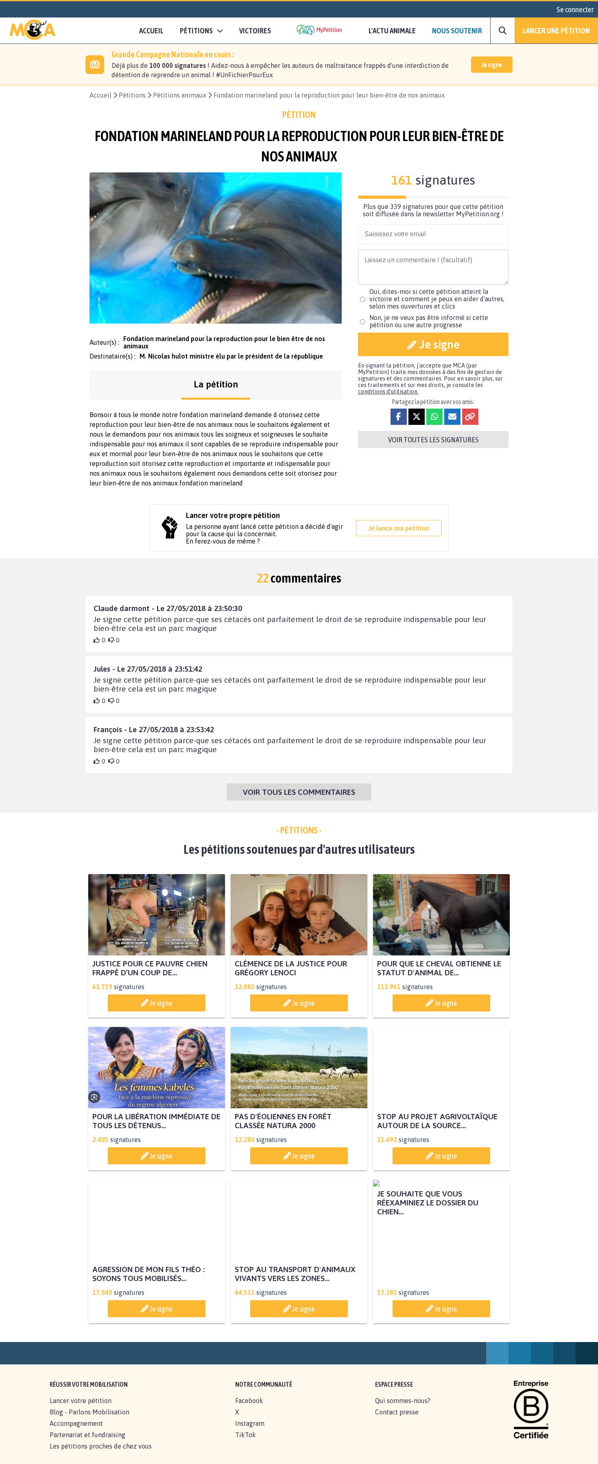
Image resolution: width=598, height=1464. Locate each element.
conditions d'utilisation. (388, 391)
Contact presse (397, 1421)
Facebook (249, 1409)
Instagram (249, 1432)
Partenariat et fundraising (87, 1443)
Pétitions (132, 95)
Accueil (151, 30)
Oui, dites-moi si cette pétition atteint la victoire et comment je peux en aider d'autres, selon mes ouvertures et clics (436, 299)
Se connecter (575, 9)
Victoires (255, 30)
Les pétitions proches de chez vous (101, 1455)
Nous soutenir (457, 30)
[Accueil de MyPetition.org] (32, 30)
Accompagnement (76, 1432)
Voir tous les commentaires (299, 791)
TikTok (245, 1443)
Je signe (492, 64)
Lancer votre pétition (80, 1409)
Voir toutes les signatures (433, 439)
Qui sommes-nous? (402, 1409)
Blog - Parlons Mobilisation (89, 1421)
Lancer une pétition (556, 30)
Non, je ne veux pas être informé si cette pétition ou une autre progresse (428, 321)
